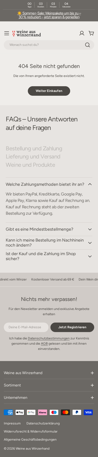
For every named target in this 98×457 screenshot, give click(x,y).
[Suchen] (87, 45)
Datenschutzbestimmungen (49, 338)
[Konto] (82, 33)
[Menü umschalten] (7, 33)
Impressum (12, 423)
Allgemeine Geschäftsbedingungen (30, 440)
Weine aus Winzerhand (32, 449)
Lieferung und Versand (33, 156)
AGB (44, 344)
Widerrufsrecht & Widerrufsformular (31, 431)
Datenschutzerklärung (43, 423)
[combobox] (49, 45)
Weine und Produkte (30, 165)
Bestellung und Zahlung (34, 148)
